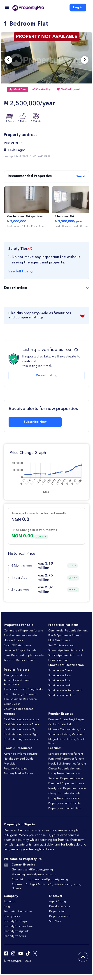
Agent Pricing (57, 901)
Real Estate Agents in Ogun (21, 734)
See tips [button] (18, 271)
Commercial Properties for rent (68, 630)
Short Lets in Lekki (59, 685)
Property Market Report (19, 773)
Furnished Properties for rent (66, 759)
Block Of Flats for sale (17, 645)
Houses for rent (58, 660)
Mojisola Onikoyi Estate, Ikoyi (67, 729)
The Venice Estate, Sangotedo (23, 689)
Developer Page (59, 906)
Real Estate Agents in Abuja (21, 724)
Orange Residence (16, 675)
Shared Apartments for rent (65, 650)
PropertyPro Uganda (16, 931)
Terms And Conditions (18, 911)
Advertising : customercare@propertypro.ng (40, 879)
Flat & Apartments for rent (64, 635)
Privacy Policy (12, 916)
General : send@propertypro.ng (32, 869)
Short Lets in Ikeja (59, 675)
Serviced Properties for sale (65, 778)
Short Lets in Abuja (60, 670)
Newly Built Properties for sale (67, 788)
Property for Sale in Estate (64, 803)
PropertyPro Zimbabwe (18, 926)
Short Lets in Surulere (61, 695)
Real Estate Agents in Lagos (21, 719)
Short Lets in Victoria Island (65, 690)
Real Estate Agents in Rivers (21, 739)
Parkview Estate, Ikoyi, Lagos (66, 719)
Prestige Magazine (16, 768)
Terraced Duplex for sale (19, 660)
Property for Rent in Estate (64, 808)
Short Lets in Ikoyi (59, 680)
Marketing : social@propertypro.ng (34, 874)
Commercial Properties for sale (23, 630)
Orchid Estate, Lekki (61, 724)
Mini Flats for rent (59, 640)
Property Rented (59, 916)
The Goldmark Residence (20, 699)
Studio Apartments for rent (65, 655)
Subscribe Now (35, 421)
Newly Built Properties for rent (67, 763)
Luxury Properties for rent (64, 773)
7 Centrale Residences (18, 709)
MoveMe (10, 763)
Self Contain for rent (61, 645)
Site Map (55, 921)
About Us (10, 901)
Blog (7, 906)
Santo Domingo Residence (21, 694)
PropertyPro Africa (15, 936)
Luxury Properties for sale (64, 798)
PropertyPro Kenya (15, 921)
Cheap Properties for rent (64, 768)
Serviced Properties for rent (65, 754)
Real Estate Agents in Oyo (20, 729)
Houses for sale (13, 640)
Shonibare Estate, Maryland (66, 734)
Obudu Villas (12, 704)
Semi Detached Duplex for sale (24, 655)
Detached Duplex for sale (20, 650)
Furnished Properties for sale (66, 783)
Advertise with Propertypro (21, 754)
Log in (78, 7)
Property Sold (57, 911)
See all (80, 176)
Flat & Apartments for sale (20, 635)
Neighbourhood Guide (19, 759)
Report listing (46, 375)
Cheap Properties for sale (64, 793)
